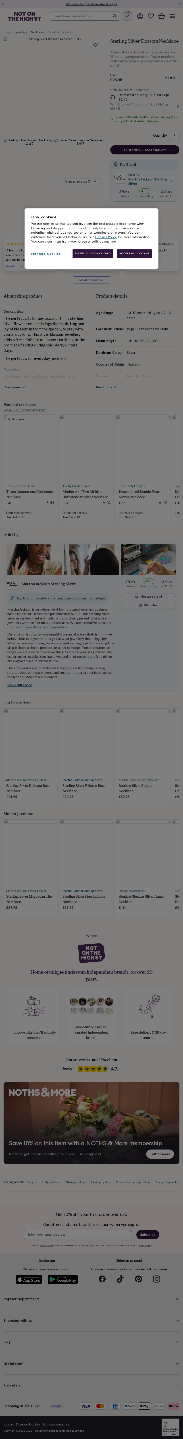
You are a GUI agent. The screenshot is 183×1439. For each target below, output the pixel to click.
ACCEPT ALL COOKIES (134, 253)
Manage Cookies (46, 254)
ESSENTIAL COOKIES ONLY (93, 253)
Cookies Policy (106, 237)
